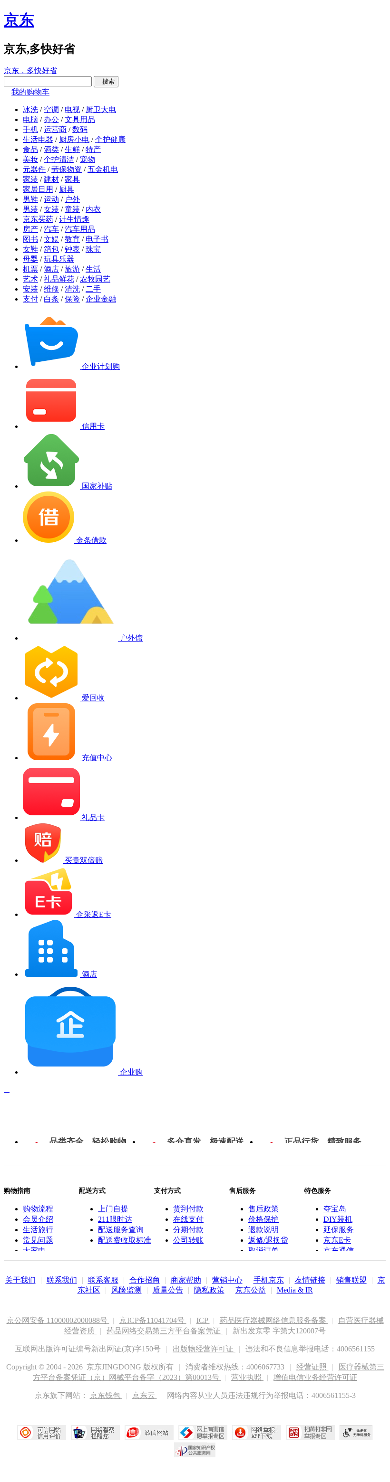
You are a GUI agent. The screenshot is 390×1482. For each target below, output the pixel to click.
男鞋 (30, 199)
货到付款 (188, 1209)
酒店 (51, 269)
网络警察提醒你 (95, 1432)
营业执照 (247, 1377)
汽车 (51, 229)
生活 (93, 269)
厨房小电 (74, 139)
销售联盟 (351, 1280)
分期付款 (188, 1230)
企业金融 (101, 299)
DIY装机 (337, 1219)
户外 (72, 199)
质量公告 (168, 1290)
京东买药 (38, 219)
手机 (30, 129)
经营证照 (312, 1367)
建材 (51, 179)
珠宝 (93, 249)
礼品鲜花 (59, 279)
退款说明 (263, 1230)
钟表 (72, 249)
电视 (72, 109)
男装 (30, 209)
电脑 (30, 119)
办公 (51, 119)
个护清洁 (59, 159)
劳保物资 (66, 169)
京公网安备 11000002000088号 (58, 1320)
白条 (51, 299)
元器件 (34, 169)
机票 (30, 269)
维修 (51, 289)
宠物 (87, 159)
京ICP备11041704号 (152, 1320)
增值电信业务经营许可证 (315, 1377)
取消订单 (263, 1250)
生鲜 (72, 149)
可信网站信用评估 (41, 1432)
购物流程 (38, 1209)
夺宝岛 (334, 1209)
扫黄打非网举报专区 (310, 1432)
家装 (30, 179)
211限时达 (115, 1219)
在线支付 (188, 1219)
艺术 (30, 279)
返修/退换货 (268, 1240)
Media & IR (295, 1290)
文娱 (51, 239)
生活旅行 (38, 1230)
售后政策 (263, 1209)
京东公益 (250, 1290)
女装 (51, 209)
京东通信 (338, 1250)
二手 (93, 289)
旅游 (72, 269)
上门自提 (113, 1209)
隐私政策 (209, 1290)
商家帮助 (186, 1280)
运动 (51, 199)
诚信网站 (149, 1432)
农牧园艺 (95, 279)
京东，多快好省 (30, 70)
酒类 (51, 149)
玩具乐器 (59, 259)
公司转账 (188, 1240)
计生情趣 (74, 219)
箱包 (51, 249)
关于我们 (20, 1280)
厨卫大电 (101, 109)
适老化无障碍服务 (356, 1432)
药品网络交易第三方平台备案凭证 (165, 1331)
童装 (72, 209)
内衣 (93, 209)
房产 (30, 229)
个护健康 (110, 139)
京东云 (144, 1395)
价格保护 (263, 1219)
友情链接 (310, 1280)
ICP (203, 1320)
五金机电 (103, 169)
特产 (93, 149)
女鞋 (30, 249)
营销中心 (227, 1280)
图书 (30, 239)
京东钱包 (106, 1395)
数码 (80, 129)
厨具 (66, 189)
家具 (72, 179)
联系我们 (62, 1280)
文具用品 (80, 119)
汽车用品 (80, 229)
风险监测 (126, 1290)
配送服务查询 (121, 1230)
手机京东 (269, 1280)
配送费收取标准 (124, 1240)
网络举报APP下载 (256, 1432)
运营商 (55, 129)
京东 (19, 19)
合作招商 (144, 1280)
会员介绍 (38, 1219)
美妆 (30, 159)
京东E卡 (337, 1240)
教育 (72, 239)
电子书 (97, 239)
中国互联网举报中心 (202, 1432)
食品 (30, 149)
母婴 (30, 259)
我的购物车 (30, 92)
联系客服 (103, 1280)
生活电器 (38, 139)
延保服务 (338, 1230)
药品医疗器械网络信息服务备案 (274, 1320)
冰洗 (30, 109)
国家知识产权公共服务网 (195, 1449)
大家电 (34, 1250)
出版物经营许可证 (204, 1349)
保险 (72, 299)
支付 (30, 299)
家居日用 (38, 189)
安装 (30, 289)
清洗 (72, 289)
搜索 (106, 81)
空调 (51, 109)
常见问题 (38, 1240)
